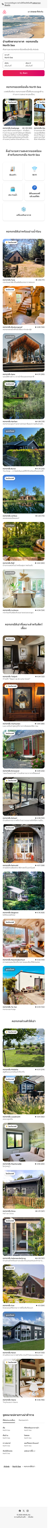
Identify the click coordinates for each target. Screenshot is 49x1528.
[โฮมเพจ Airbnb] (4, 11)
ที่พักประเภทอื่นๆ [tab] (9, 1420)
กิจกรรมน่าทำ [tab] (23, 1420)
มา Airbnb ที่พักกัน (35, 12)
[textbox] (13, 65)
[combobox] (24, 57)
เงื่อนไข (30, 1517)
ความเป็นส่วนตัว (20, 1517)
